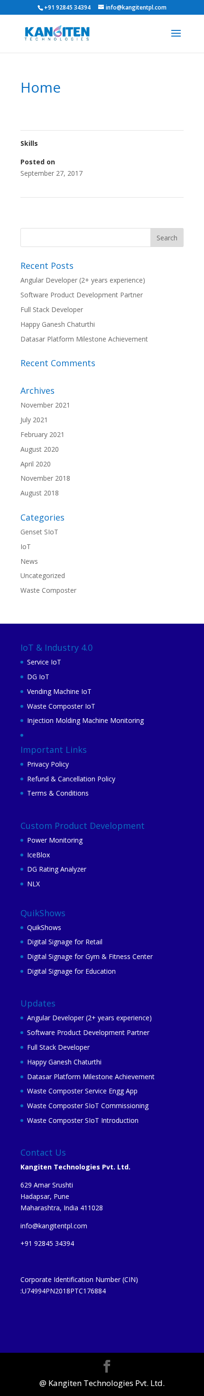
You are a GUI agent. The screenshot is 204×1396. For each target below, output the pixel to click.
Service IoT (44, 661)
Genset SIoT (39, 531)
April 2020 (35, 463)
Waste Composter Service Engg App (82, 1090)
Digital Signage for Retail (64, 941)
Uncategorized (42, 575)
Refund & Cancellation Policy (71, 778)
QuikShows (44, 927)
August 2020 (39, 449)
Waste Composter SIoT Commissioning (87, 1105)
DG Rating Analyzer (56, 869)
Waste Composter (48, 590)
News (29, 561)
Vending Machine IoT (59, 691)
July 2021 (34, 419)
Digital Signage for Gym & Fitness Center (90, 956)
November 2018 (45, 478)
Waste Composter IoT (61, 706)
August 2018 (39, 492)
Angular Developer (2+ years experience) (82, 280)
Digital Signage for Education (71, 971)
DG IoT (38, 676)
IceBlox (38, 854)
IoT (25, 546)
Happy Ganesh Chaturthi (57, 324)
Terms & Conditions (58, 793)
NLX (33, 883)
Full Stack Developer (51, 309)
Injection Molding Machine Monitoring (85, 720)
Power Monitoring (55, 840)
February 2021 (42, 434)
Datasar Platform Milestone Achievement (84, 338)
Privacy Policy (48, 764)
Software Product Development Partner (81, 294)
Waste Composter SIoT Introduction (83, 1120)
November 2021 (45, 404)
